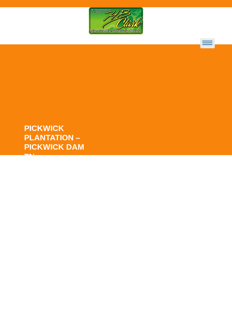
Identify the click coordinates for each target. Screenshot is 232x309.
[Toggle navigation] (207, 43)
